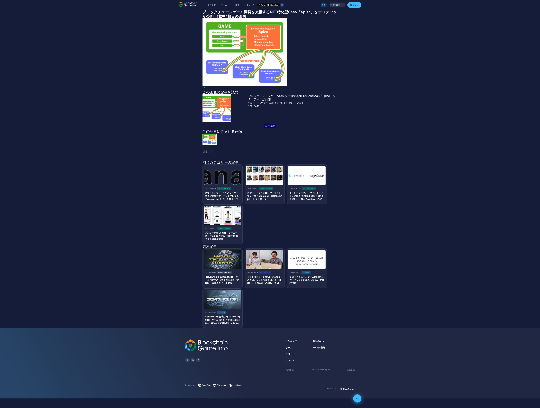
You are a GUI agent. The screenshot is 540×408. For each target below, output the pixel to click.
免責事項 (290, 369)
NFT (237, 5)
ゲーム (224, 5)
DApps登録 (319, 347)
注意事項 (351, 369)
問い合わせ (319, 341)
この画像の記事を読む (220, 92)
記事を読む (270, 126)
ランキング (211, 5)
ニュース (290, 360)
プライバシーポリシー (320, 369)
